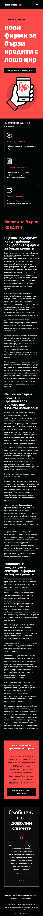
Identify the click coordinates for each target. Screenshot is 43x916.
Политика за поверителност (24, 895)
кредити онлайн (24, 601)
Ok (15, 913)
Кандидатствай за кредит (19, 71)
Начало (8, 895)
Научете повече (24, 913)
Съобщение (26, 898)
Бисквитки (14, 898)
